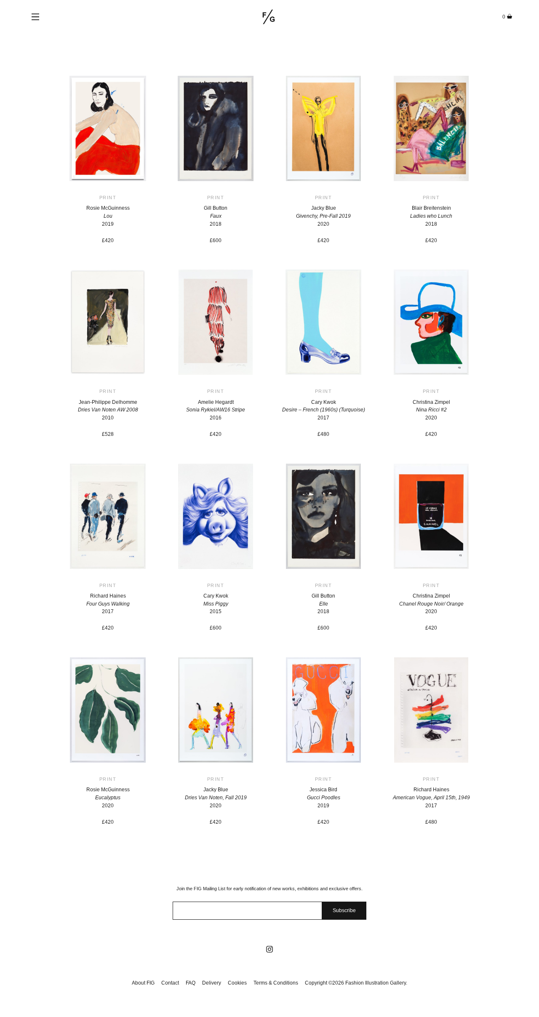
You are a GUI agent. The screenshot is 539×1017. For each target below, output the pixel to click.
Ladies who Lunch (431, 216)
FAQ (190, 983)
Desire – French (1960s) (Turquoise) (323, 409)
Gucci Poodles (323, 797)
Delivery (211, 983)
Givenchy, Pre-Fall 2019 (323, 216)
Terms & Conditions (275, 983)
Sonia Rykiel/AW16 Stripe (215, 409)
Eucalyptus (107, 797)
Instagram (269, 949)
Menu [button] (35, 16)
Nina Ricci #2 (431, 409)
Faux (215, 216)
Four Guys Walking (108, 603)
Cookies (237, 983)
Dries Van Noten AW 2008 (108, 409)
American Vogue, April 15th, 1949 (431, 797)
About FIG (143, 983)
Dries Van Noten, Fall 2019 (216, 797)
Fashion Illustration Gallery (268, 16)
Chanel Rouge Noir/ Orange (431, 603)
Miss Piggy (215, 603)
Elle (323, 603)
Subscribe (344, 910)
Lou (108, 216)
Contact (170, 983)
